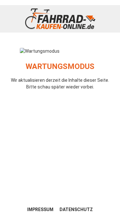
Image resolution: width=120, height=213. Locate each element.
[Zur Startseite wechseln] (60, 18)
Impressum (40, 209)
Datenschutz (76, 209)
